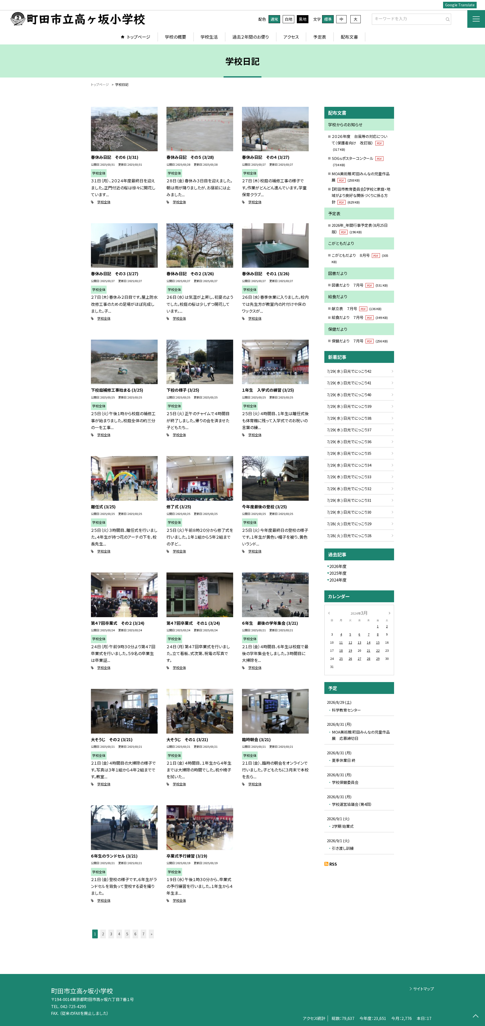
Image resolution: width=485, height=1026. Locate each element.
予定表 (319, 37)
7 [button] (143, 933)
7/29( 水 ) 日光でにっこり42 (349, 371)
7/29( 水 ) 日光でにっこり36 (349, 441)
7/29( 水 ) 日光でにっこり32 (349, 488)
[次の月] (389, 612)
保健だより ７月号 (360, 340)
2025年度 (338, 573)
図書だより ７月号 (360, 285)
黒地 (302, 19)
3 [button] (111, 933)
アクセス (291, 37)
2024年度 (338, 580)
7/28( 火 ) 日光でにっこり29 (349, 523)
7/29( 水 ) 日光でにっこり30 (349, 512)
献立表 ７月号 (356, 308)
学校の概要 (175, 37)
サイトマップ (423, 989)
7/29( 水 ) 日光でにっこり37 (349, 429)
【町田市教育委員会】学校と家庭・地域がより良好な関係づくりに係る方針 (361, 195)
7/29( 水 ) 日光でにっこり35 (349, 453)
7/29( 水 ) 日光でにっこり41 (349, 382)
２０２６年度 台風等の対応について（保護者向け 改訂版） (359, 143)
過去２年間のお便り (250, 37)
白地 (288, 19)
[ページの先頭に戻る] (475, 1016)
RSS (333, 864)
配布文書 (349, 37)
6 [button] (135, 933)
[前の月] (329, 612)
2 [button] (103, 933)
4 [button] (119, 933)
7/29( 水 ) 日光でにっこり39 (349, 406)
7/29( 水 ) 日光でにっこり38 (349, 418)
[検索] (446, 18)
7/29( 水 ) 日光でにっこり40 (349, 394)
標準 (328, 19)
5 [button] (127, 933)
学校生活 (209, 37)
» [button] (151, 933)
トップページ (138, 37)
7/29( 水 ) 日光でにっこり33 (349, 476)
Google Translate (460, 4)
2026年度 (338, 566)
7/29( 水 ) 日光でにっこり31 (349, 500)
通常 (274, 19)
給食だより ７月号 (360, 317)
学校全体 (103, 201)
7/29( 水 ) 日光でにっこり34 (349, 465)
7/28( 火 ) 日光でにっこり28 (349, 535)
